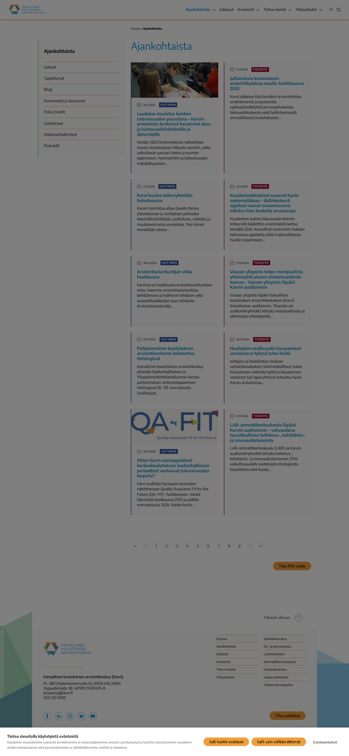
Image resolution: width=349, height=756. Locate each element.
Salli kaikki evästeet (226, 741)
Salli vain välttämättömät (278, 741)
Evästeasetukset (325, 742)
